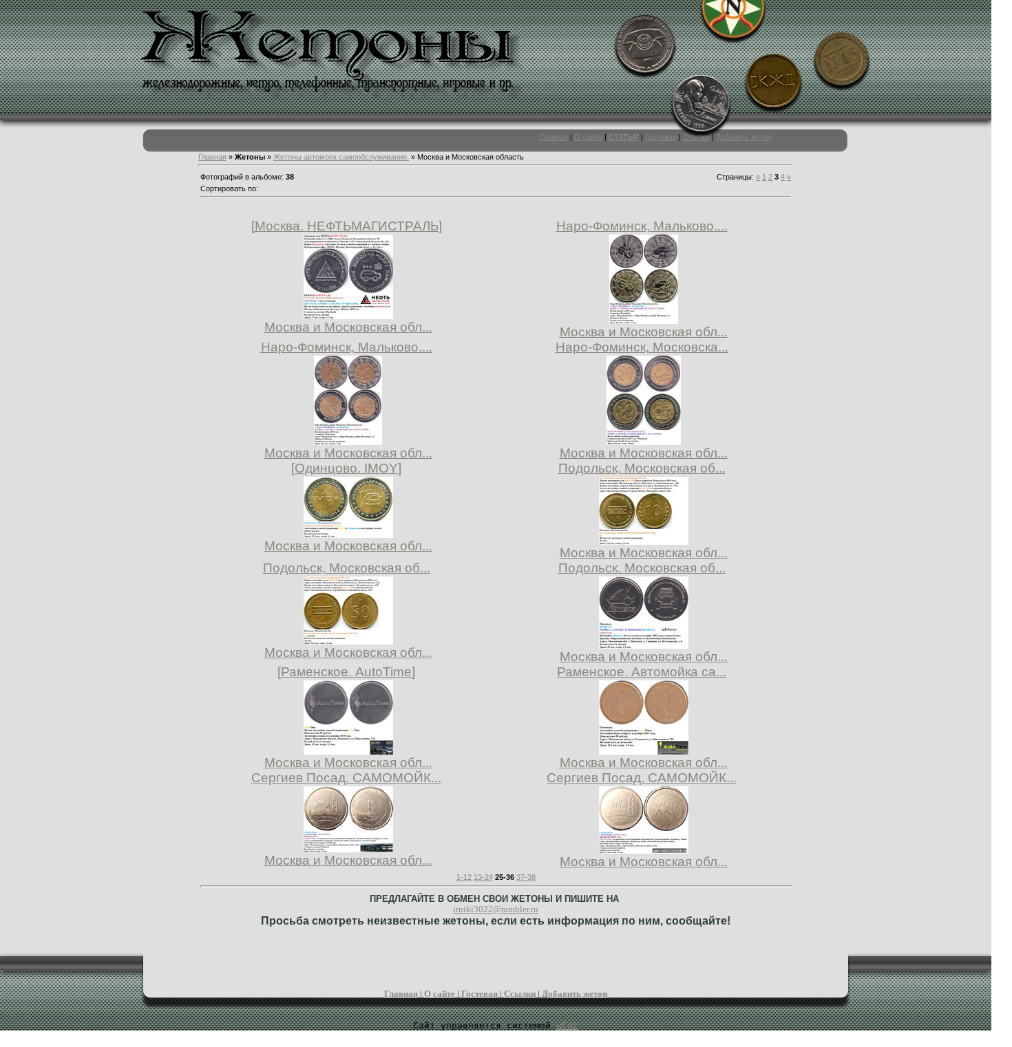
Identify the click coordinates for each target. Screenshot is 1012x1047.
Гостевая (661, 137)
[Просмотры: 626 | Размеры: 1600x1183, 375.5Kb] (348, 848)
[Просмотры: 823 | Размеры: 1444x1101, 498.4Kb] (348, 640)
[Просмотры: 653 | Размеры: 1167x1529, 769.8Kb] (348, 440)
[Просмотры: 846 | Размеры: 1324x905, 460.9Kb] (348, 533)
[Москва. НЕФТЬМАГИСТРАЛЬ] (346, 226)
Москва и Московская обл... (348, 327)
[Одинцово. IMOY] (346, 468)
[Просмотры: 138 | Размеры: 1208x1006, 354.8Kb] (348, 750)
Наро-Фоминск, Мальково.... (642, 226)
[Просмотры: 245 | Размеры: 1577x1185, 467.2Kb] (643, 849)
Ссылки (696, 137)
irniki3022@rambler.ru (495, 909)
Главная (554, 137)
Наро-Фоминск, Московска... (642, 347)
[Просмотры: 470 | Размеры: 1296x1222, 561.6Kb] (348, 314)
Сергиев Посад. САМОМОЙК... (346, 777)
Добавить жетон (744, 137)
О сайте (588, 137)
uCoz (567, 1025)
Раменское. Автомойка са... (641, 672)
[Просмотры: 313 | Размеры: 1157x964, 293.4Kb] (643, 750)
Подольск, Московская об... (642, 468)
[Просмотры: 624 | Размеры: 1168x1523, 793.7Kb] (643, 319)
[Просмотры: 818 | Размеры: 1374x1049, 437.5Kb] (643, 540)
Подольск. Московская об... (642, 568)
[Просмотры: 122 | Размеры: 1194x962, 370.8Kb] (643, 644)
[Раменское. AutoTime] (346, 672)
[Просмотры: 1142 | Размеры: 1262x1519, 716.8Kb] (644, 440)
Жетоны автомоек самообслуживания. (341, 157)
